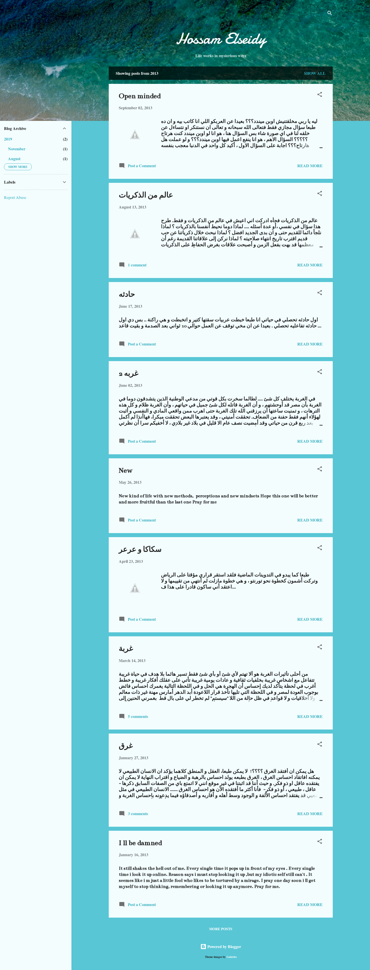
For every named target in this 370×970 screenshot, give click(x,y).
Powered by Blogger (223, 946)
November (16, 149)
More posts (220, 928)
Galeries (232, 957)
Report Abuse (15, 197)
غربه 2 (128, 373)
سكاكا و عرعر (140, 549)
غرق (126, 746)
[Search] (330, 13)
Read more (310, 165)
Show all (315, 73)
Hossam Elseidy (221, 38)
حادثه (127, 294)
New (126, 470)
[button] (320, 95)
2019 (8, 139)
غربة (126, 648)
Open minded (140, 96)
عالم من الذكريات (146, 195)
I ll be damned (140, 843)
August (14, 158)
